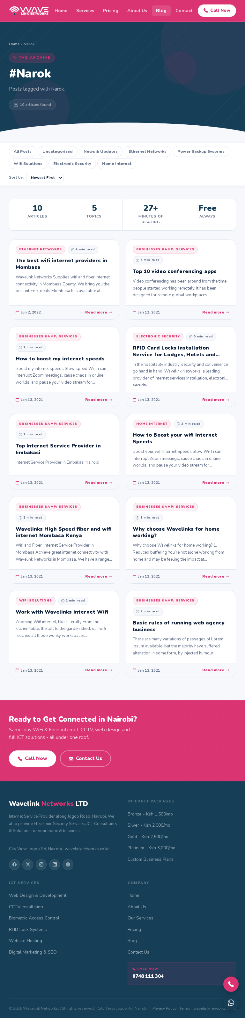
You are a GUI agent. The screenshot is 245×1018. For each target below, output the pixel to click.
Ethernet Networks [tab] (148, 151)
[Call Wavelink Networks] (231, 984)
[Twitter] (27, 864)
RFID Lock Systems (28, 929)
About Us (137, 11)
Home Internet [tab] (116, 163)
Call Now (220, 10)
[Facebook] (14, 864)
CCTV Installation (26, 907)
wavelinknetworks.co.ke (214, 1008)
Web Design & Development (37, 895)
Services (85, 11)
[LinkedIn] (54, 864)
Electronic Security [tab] (72, 163)
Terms (184, 1008)
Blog (161, 11)
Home (61, 11)
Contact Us (89, 758)
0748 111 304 (148, 976)
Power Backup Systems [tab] (201, 151)
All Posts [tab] (23, 151)
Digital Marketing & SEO (33, 952)
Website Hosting (25, 941)
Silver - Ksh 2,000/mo (149, 825)
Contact (183, 11)
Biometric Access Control (34, 918)
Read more (96, 312)
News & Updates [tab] (101, 151)
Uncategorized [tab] (57, 151)
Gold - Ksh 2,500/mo (148, 837)
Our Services (140, 918)
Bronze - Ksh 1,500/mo (150, 814)
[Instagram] (41, 864)
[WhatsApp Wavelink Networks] (231, 1002)
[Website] (68, 864)
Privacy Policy (164, 1008)
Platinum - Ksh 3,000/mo (151, 848)
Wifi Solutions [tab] (28, 163)
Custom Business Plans (151, 859)
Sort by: (16, 177)
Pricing (110, 11)
